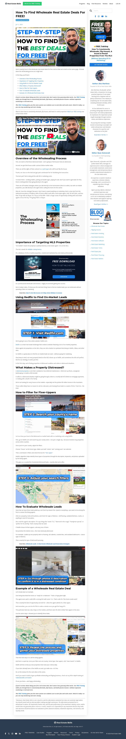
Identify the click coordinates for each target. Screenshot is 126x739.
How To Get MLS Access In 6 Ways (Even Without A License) (44, 293)
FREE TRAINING (29, 732)
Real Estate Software (97, 241)
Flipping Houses (95, 230)
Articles (56, 732)
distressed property (22, 371)
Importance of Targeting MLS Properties (31, 81)
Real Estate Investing (97, 233)
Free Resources (96, 4)
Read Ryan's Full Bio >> (101, 204)
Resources (64, 732)
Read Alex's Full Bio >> (101, 135)
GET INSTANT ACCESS (100, 64)
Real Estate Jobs (95, 251)
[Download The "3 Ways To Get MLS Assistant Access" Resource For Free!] (50, 268)
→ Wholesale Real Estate (97, 226)
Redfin (17, 344)
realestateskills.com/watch (23, 678)
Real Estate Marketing (97, 244)
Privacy (77, 732)
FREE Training (81, 97)
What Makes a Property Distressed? (30, 86)
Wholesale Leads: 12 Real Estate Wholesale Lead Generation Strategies (48, 544)
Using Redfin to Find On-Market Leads (30, 83)
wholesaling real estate (22, 20)
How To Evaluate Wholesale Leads (29, 90)
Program (49, 732)
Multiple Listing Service (34, 249)
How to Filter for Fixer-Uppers (28, 88)
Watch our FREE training (74, 111)
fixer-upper (49, 453)
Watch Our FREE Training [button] (32, 3)
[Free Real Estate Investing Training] (101, 31)
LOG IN (118, 4)
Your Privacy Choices (63, 735)
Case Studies (40, 732)
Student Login (76, 735)
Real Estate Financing (97, 255)
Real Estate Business (97, 237)
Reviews (105, 4)
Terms (71, 732)
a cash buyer (45, 169)
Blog (88, 4)
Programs (82, 4)
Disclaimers (85, 732)
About (111, 4)
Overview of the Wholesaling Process (30, 78)
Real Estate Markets (96, 258)
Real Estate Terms (96, 248)
